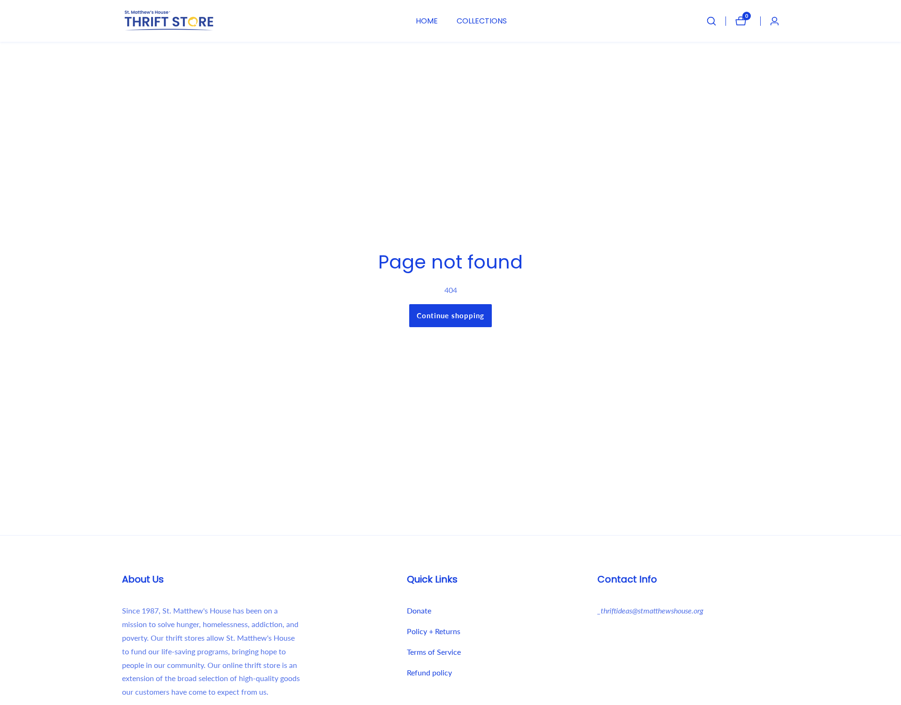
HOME (427, 20)
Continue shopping (450, 315)
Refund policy (429, 672)
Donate (419, 610)
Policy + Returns (433, 631)
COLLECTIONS (482, 20)
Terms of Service (434, 651)
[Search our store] (716, 21)
